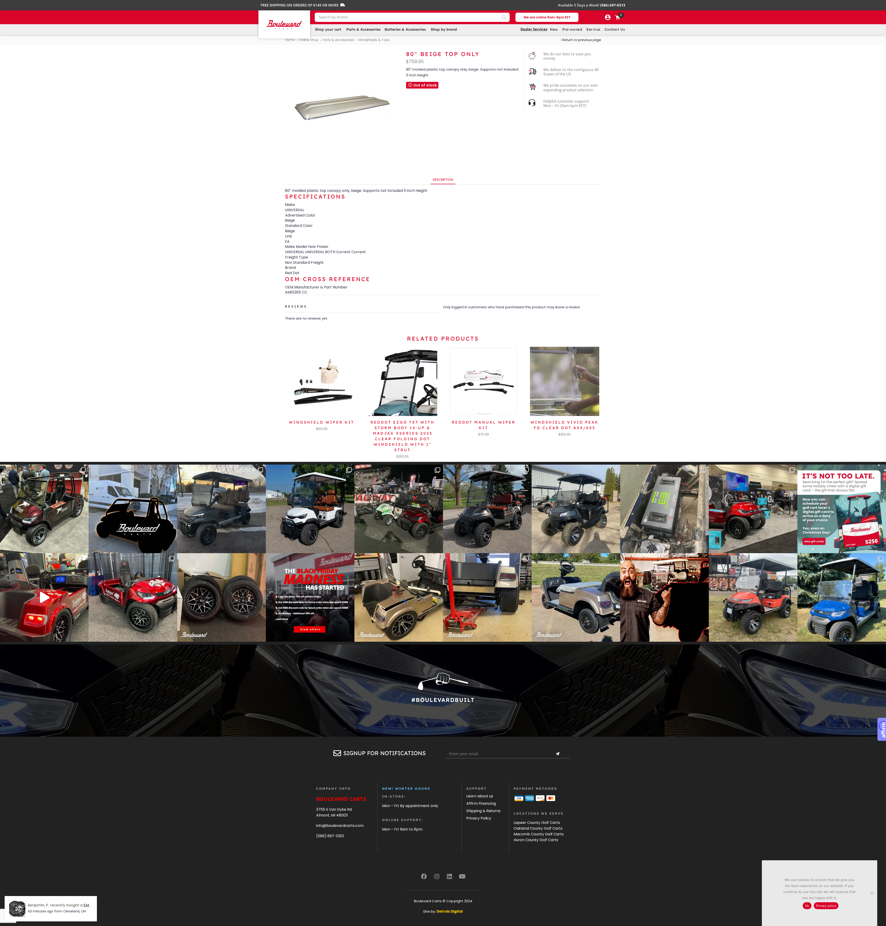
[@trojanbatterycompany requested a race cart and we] (44, 509)
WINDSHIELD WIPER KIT (321, 422)
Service (593, 29)
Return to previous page (581, 40)
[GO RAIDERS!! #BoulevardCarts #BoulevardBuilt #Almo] (753, 597)
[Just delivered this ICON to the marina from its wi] (487, 509)
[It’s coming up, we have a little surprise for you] (133, 509)
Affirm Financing (481, 803)
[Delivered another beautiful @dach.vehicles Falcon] (310, 509)
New (554, 29)
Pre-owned (572, 29)
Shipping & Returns (483, 810)
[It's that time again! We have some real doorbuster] (310, 597)
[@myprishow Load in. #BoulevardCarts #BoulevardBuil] (44, 597)
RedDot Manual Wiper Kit (483, 425)
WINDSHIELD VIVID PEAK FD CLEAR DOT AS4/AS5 (564, 425)
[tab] (443, 179)
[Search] (504, 17)
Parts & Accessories (338, 40)
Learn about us (479, 796)
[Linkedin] (449, 876)
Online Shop (308, 40)
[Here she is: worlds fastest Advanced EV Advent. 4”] (133, 597)
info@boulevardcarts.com (340, 825)
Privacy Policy (478, 818)
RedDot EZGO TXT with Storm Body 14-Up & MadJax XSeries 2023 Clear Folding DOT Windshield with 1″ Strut (402, 436)
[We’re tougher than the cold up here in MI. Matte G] (221, 509)
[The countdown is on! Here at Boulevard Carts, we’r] (664, 597)
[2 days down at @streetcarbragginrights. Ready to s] (398, 509)
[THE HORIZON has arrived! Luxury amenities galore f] (841, 597)
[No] (871, 893)
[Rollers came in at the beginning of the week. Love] (221, 597)
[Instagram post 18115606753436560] (753, 509)
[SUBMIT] (557, 753)
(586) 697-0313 (330, 836)
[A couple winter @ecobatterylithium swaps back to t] (664, 509)
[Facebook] (424, 876)
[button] (607, 17)
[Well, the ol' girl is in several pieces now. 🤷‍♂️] (398, 597)
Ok (807, 906)
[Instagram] (437, 876)
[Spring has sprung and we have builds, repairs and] (576, 509)
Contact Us (615, 29)
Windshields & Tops (373, 40)
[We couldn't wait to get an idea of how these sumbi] (487, 597)
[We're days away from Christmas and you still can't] (841, 509)
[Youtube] (462, 876)
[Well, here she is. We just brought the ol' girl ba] (576, 597)
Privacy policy (826, 906)
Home (290, 40)
